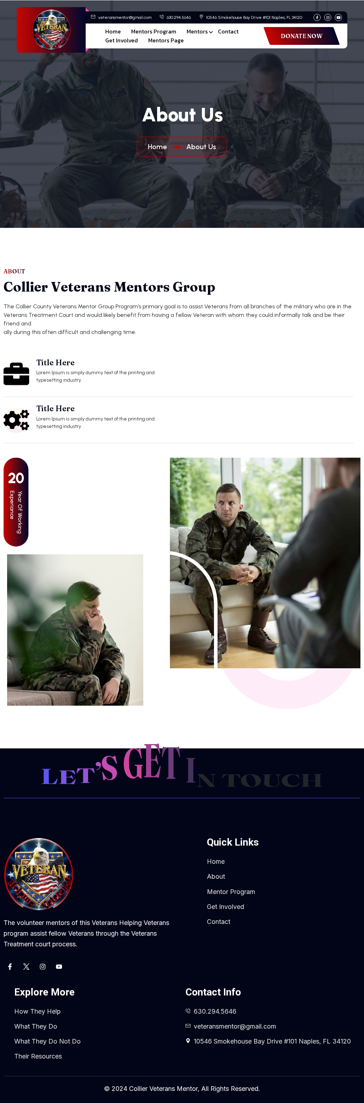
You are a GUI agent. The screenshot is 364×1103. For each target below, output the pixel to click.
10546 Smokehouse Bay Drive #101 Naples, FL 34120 (253, 17)
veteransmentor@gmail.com (124, 17)
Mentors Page (166, 40)
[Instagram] (42, 966)
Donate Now (301, 36)
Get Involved (121, 40)
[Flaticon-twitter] (26, 966)
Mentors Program (153, 31)
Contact (228, 31)
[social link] (317, 17)
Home (113, 31)
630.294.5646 (178, 17)
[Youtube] (59, 966)
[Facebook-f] (10, 966)
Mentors (197, 31)
